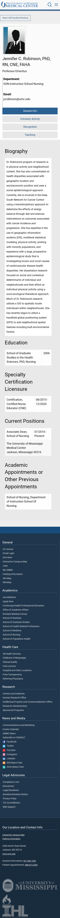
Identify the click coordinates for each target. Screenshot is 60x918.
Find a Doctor (9, 666)
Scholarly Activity (30, 118)
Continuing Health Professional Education (23, 605)
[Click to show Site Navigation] (56, 5)
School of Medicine (12, 630)
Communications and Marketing (19, 725)
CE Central (8, 549)
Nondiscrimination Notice (15, 794)
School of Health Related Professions (21, 626)
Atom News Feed (14, 767)
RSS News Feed (13, 763)
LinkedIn (10, 758)
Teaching (30, 134)
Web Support (9, 807)
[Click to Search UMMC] (50, 5)
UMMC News (9, 733)
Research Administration (15, 706)
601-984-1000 (29, 861)
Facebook (10, 742)
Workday (7, 582)
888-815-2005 (31, 865)
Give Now (7, 557)
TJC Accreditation (11, 803)
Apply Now (8, 601)
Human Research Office (14, 697)
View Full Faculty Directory (15, 18)
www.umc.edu (8, 854)
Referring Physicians (13, 679)
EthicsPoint (8, 786)
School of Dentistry (12, 618)
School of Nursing (11, 635)
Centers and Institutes (14, 693)
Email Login (8, 553)
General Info (30, 110)
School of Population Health (16, 639)
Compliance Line (11, 782)
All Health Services (12, 654)
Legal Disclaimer (11, 790)
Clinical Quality (10, 662)
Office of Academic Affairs (15, 610)
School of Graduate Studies (16, 622)
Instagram (11, 754)
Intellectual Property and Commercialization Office (27, 702)
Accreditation (9, 597)
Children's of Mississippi (14, 658)
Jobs (5, 566)
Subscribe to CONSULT (14, 737)
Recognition (30, 126)
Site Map (7, 578)
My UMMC (8, 570)
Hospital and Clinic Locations (17, 670)
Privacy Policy (9, 798)
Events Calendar (11, 729)
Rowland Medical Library (15, 614)
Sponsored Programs (13, 710)
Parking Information (13, 574)
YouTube (10, 750)
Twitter (9, 746)
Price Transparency (12, 674)
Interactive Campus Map (15, 561)
